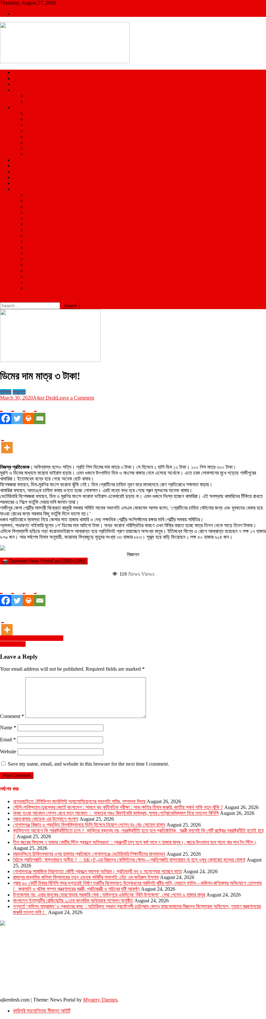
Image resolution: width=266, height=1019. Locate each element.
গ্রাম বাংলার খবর (39, 247)
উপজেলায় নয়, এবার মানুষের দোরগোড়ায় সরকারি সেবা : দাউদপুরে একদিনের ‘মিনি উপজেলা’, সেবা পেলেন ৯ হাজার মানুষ (109, 894)
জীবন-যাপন (35, 212)
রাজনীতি (19, 84)
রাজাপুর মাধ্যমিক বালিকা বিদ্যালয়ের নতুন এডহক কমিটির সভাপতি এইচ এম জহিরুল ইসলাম (86, 877)
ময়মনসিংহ (34, 148)
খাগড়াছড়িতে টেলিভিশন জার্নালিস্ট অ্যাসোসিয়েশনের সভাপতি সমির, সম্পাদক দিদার (79, 801)
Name (8, 727)
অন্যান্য (20, 189)
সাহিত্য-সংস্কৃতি (39, 282)
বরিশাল (31, 130)
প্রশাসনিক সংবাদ (40, 259)
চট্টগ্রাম (32, 119)
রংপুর (30, 136)
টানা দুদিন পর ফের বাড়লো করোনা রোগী (31, 638)
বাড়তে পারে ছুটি (13, 644)
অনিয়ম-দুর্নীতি (37, 224)
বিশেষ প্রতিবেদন (39, 265)
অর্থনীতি (32, 200)
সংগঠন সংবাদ (37, 276)
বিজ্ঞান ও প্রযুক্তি (27, 177)
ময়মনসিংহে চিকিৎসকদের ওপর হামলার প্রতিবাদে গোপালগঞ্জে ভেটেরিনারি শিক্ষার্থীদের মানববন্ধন (89, 854)
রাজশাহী (32, 154)
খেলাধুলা (19, 90)
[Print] (28, 412)
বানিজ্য (31, 206)
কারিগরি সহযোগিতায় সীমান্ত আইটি (41, 1010)
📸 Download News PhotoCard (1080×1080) (44, 561)
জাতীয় (18, 72)
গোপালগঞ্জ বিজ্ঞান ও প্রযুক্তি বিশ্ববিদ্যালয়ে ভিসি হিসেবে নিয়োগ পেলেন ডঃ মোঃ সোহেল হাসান (89, 825)
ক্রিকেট (32, 95)
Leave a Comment (75, 397)
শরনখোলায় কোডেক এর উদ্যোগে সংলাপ (45, 819)
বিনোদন (19, 165)
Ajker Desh (44, 397)
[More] (7, 441)
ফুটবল (31, 101)
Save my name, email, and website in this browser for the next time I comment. (88, 764)
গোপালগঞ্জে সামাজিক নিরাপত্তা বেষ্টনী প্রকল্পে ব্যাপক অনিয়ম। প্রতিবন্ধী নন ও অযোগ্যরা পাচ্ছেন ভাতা (97, 871)
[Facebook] (5, 412)
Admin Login (27, 14)
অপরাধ (18, 160)
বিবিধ (30, 288)
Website (8, 751)
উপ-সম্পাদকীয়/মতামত (44, 235)
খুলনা (30, 125)
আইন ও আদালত (40, 195)
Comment (12, 716)
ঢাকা (29, 113)
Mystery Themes (100, 999)
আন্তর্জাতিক (23, 78)
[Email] (39, 412)
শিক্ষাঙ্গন (19, 183)
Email (8, 739)
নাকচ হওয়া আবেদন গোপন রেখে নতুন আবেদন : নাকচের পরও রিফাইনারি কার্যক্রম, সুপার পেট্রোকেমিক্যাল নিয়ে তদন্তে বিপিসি (116, 813)
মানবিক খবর (35, 270)
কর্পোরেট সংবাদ (38, 241)
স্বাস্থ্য (18, 171)
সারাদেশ (19, 107)
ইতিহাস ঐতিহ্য (38, 230)
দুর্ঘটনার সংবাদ (37, 253)
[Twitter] (17, 412)
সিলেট (31, 142)
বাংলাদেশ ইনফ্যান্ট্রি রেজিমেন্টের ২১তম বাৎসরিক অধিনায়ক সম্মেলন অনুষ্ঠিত (73, 900)
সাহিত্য (32, 218)
